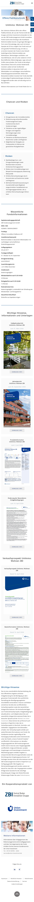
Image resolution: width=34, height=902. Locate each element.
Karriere (24, 881)
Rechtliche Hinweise (16, 878)
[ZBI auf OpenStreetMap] (32, 30)
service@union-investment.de (13, 853)
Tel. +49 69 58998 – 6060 (11, 851)
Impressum (4, 878)
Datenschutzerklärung (13, 881)
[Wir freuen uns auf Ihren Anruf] (32, 19)
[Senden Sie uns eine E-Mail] (32, 24)
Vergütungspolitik (24, 746)
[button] (32, 3)
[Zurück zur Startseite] (17, 3)
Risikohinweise (24, 775)
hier (30, 86)
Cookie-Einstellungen (17, 884)
